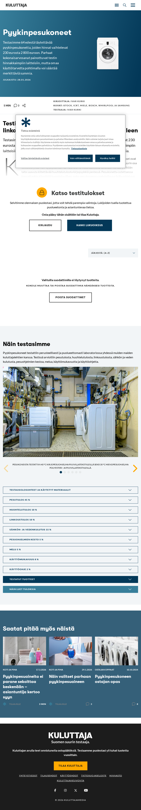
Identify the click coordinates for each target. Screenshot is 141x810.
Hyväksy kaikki (107, 158)
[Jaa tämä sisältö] (24, 105)
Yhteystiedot (28, 775)
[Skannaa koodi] (116, 5)
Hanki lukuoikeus (89, 225)
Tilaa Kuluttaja (71, 765)
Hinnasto (115, 775)
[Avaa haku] (124, 5)
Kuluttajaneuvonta (70, 780)
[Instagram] (65, 790)
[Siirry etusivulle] (16, 5)
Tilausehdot (48, 775)
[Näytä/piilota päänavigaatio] (132, 5)
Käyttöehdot (69, 775)
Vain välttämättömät (80, 158)
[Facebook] (55, 790)
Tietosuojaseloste (93, 775)
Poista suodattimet (70, 297)
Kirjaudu (45, 225)
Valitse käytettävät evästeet (35, 158)
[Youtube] (86, 790)
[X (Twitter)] (75, 790)
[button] (70, 490)
